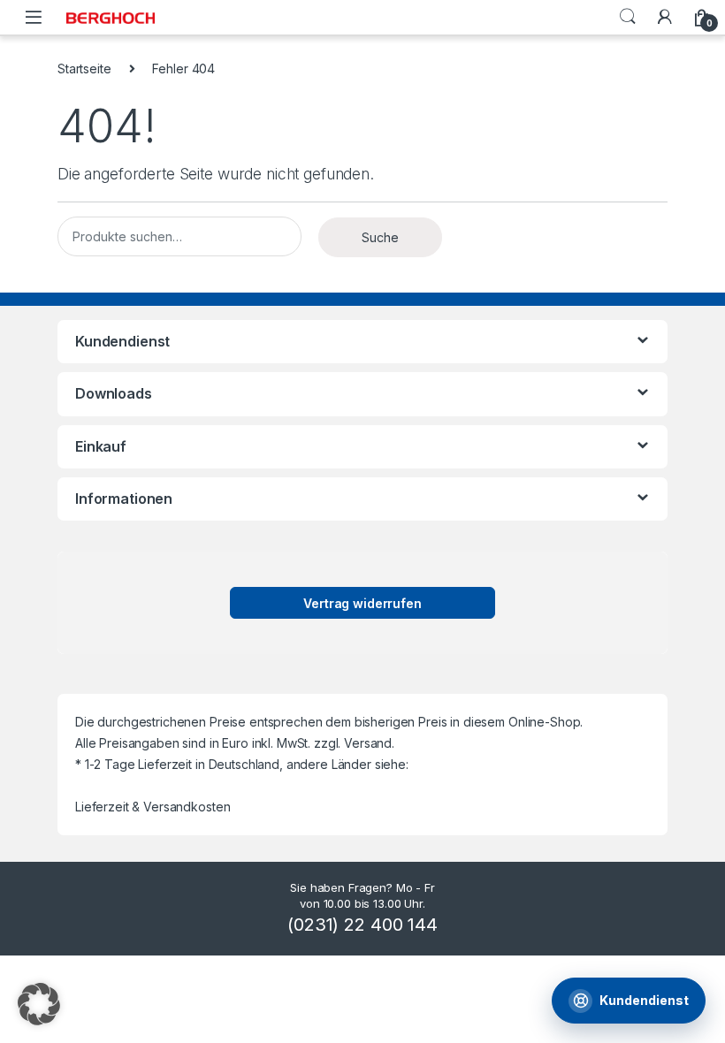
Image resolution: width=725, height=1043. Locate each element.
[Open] (33, 17)
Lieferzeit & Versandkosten (152, 806)
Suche (627, 17)
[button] (39, 1004)
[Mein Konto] (665, 16)
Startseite (84, 68)
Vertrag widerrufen (362, 603)
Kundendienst (644, 1000)
